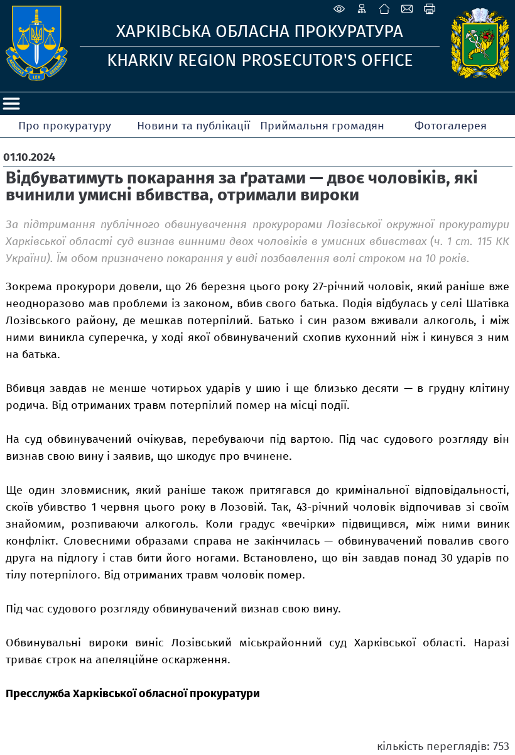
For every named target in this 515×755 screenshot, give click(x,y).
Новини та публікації (193, 126)
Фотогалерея (451, 126)
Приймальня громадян (322, 126)
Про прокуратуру (64, 126)
